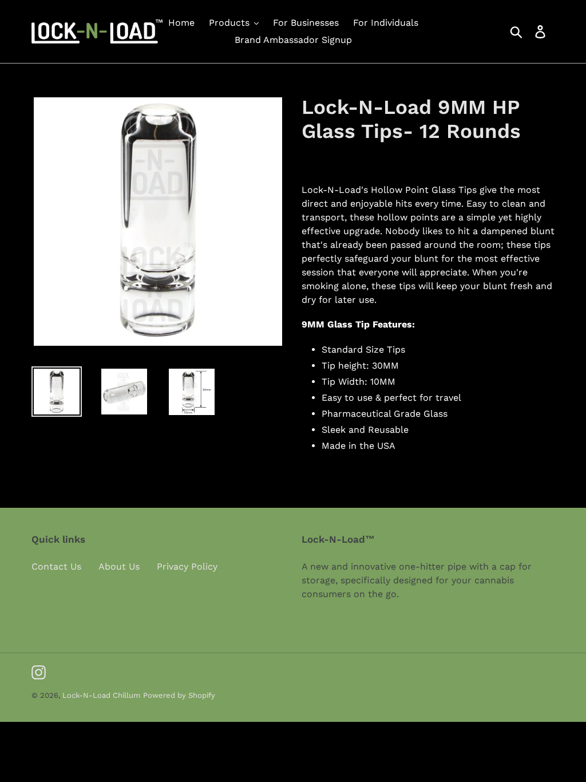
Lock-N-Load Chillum (101, 695)
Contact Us (56, 566)
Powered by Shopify (179, 695)
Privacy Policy (187, 566)
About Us (119, 566)
